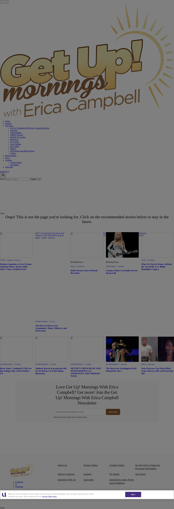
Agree (133, 494)
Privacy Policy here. (49, 496)
